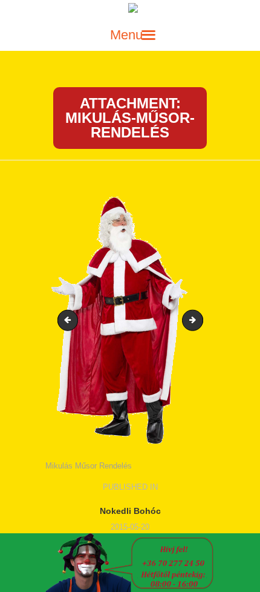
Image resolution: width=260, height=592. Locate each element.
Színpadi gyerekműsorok (70, 319)
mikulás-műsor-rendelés (199, 319)
